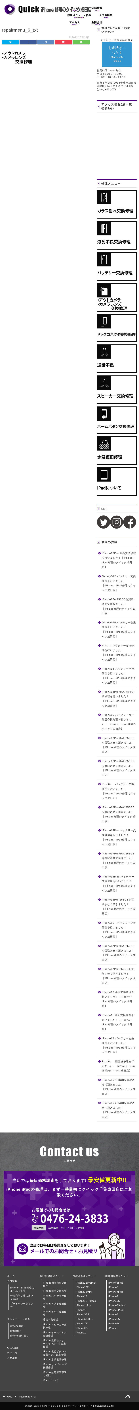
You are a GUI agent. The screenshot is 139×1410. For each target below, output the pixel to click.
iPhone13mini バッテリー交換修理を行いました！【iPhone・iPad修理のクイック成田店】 (119, 883)
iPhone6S (114, 1301)
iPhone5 (113, 1328)
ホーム (11, 1276)
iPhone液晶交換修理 (55, 1290)
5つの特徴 (13, 1348)
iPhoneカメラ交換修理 (55, 1305)
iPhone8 (113, 1287)
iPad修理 (15, 1330)
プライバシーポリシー (21, 1305)
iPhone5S (114, 1319)
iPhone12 (81, 1296)
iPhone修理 (17, 1326)
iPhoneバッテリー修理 (55, 1297)
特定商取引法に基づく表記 (21, 1297)
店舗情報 (12, 1281)
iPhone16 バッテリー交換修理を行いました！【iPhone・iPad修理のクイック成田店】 (119, 930)
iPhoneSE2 (82, 1314)
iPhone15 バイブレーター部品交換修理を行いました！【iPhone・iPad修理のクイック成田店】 (119, 722)
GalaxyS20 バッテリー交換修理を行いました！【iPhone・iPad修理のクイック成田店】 (119, 629)
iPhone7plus (115, 1291)
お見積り (12, 1358)
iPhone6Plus (116, 1310)
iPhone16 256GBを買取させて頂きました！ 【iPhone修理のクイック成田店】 (118, 1110)
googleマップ (106, 89)
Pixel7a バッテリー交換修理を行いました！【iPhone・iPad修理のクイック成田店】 (119, 652)
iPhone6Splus (116, 1305)
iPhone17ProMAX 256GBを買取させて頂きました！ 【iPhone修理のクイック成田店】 (119, 745)
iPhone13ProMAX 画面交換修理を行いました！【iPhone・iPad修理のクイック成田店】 (119, 698)
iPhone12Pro (83, 1287)
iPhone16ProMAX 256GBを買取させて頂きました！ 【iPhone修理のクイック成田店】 (119, 814)
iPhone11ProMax (86, 1301)
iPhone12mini (84, 1291)
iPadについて (51, 1380)
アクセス (12, 1353)
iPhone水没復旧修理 (55, 1359)
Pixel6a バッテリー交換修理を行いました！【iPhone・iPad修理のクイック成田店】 (119, 791)
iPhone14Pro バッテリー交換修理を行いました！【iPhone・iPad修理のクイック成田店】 (119, 837)
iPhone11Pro (83, 1305)
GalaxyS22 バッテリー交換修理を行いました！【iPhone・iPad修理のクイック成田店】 (119, 583)
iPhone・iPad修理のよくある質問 (22, 1289)
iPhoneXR (82, 1323)
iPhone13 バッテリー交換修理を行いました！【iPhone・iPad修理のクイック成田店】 (119, 675)
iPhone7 (113, 1296)
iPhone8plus (115, 1282)
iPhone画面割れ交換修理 (55, 1284)
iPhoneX (81, 1332)
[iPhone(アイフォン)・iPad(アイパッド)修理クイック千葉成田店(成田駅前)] (48, 15)
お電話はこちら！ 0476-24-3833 (116, 54)
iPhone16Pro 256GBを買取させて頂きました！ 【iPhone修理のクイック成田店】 (118, 906)
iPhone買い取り (19, 1335)
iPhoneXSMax (84, 1319)
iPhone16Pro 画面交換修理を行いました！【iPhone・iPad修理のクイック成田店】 (119, 560)
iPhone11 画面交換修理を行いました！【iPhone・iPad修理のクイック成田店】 (118, 1022)
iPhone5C (114, 1323)
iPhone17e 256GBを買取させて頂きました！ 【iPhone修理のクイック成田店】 (118, 606)
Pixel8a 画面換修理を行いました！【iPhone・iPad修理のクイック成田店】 (119, 1066)
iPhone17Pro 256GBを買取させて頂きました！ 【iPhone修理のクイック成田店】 (118, 976)
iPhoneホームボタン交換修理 (55, 1334)
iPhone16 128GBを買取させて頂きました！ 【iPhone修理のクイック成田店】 (118, 1087)
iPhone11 (81, 1310)
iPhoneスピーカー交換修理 (55, 1326)
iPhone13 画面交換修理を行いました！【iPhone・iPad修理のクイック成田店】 (118, 999)
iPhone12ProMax (86, 1282)
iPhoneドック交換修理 (55, 1313)
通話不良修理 (50, 1319)
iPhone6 (113, 1314)
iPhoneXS (82, 1328)
